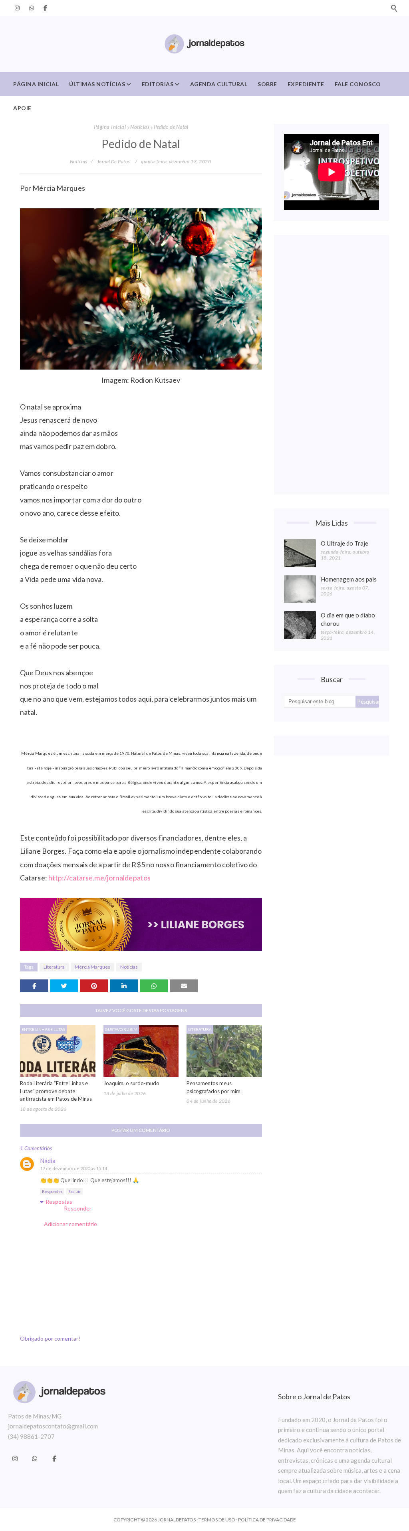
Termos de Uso (217, 1520)
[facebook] (44, 8)
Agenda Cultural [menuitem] (219, 84)
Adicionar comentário (70, 1223)
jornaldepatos (177, 1520)
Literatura (54, 967)
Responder (52, 1191)
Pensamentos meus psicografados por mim (213, 1087)
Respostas (59, 1201)
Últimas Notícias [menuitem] (97, 84)
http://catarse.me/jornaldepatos (99, 877)
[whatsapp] (31, 8)
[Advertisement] (331, 365)
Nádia (48, 1160)
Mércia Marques (92, 967)
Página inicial (110, 127)
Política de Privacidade (267, 1520)
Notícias (139, 127)
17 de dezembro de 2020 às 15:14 (73, 1168)
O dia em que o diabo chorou (348, 619)
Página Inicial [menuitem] (36, 84)
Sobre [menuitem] (267, 84)
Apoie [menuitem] (22, 108)
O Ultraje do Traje (344, 543)
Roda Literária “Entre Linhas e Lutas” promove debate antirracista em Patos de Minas (56, 1091)
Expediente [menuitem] (306, 84)
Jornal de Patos (113, 161)
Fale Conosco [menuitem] (358, 84)
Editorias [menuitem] (158, 84)
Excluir (74, 1191)
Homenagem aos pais (349, 579)
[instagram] (17, 8)
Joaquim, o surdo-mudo (131, 1083)
